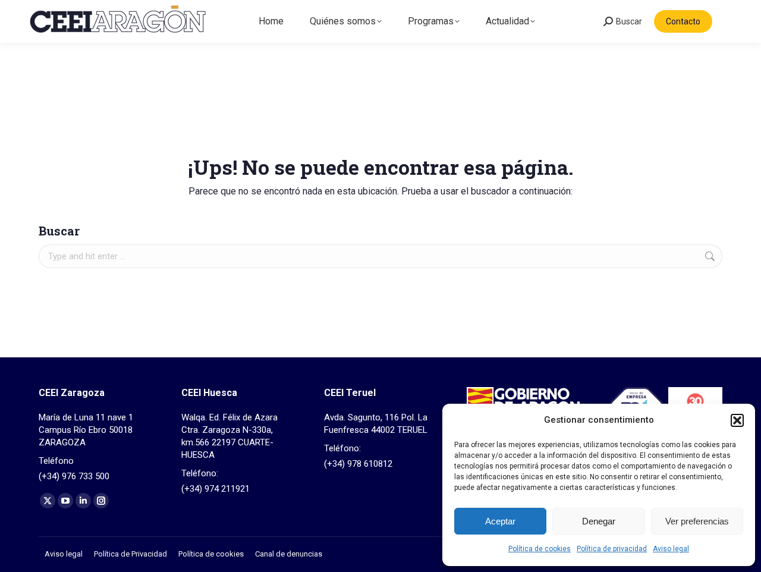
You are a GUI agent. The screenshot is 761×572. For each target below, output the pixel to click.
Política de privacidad (612, 549)
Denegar (598, 521)
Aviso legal (671, 549)
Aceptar (500, 521)
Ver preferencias (697, 521)
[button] (737, 420)
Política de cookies (539, 549)
